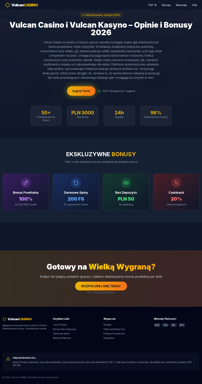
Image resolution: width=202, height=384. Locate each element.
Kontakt (107, 324)
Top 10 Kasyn (60, 324)
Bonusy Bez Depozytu (64, 329)
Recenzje (181, 5)
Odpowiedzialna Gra (114, 329)
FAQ (194, 5)
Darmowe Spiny (61, 333)
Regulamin (109, 338)
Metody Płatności (62, 338)
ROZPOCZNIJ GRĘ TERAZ (101, 286)
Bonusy (166, 5)
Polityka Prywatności (114, 333)
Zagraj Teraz (81, 91)
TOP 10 (152, 5)
